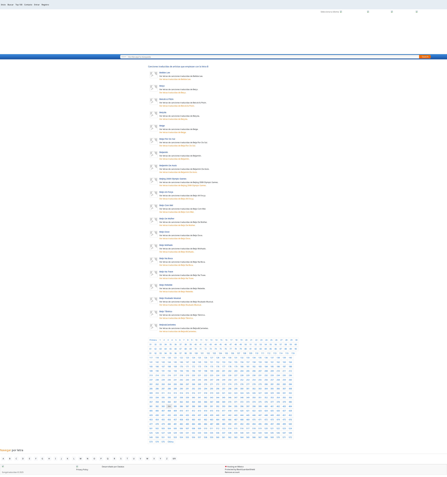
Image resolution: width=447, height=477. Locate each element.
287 (163, 388)
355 (284, 397)
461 (199, 419)
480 (169, 424)
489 (223, 424)
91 (150, 353)
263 (163, 384)
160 (266, 362)
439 (211, 415)
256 (266, 380)
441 (223, 415)
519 (260, 428)
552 (169, 437)
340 (193, 397)
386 (181, 406)
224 (217, 375)
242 (181, 380)
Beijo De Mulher (166, 218)
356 (290, 397)
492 (241, 424)
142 (157, 362)
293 (199, 388)
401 (272, 406)
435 (187, 415)
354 (278, 397)
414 (205, 410)
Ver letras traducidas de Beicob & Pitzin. (177, 106)
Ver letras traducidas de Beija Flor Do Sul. (177, 145)
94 (165, 353)
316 (193, 393)
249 (223, 380)
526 (157, 433)
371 (235, 402)
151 (211, 362)
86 (276, 349)
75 (221, 349)
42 (206, 344)
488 (217, 424)
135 (260, 357)
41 (201, 344)
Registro (45, 4)
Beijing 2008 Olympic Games (172, 179)
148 (193, 362)
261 (151, 384)
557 (199, 437)
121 (175, 357)
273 (223, 384)
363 (187, 402)
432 (169, 415)
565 (247, 437)
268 (193, 384)
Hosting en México (234, 466)
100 (196, 353)
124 (193, 357)
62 (155, 349)
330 (278, 393)
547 (284, 433)
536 (217, 433)
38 (186, 344)
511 (211, 428)
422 (254, 410)
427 (284, 410)
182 (254, 366)
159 (260, 362)
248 (217, 380)
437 (199, 415)
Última (170, 441)
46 (226, 344)
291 (187, 388)
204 (241, 371)
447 (260, 415)
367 (211, 402)
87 (281, 349)
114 (280, 353)
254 (254, 380)
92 (155, 353)
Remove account (232, 472)
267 (187, 384)
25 (271, 340)
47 (231, 344)
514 (229, 428)
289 (175, 388)
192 (169, 371)
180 (241, 366)
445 (247, 415)
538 (229, 433)
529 (175, 433)
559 (211, 437)
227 (235, 375)
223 (211, 375)
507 (187, 428)
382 (157, 406)
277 (247, 384)
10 (196, 340)
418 (229, 410)
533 (199, 433)
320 (217, 393)
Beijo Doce (164, 232)
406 (157, 410)
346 (229, 397)
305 (272, 388)
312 (169, 393)
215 (163, 375)
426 (278, 410)
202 (229, 371)
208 (266, 371)
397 (247, 406)
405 (151, 410)
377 (272, 402)
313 (175, 393)
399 (260, 406)
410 (181, 410)
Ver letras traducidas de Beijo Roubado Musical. (180, 305)
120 (169, 357)
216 (169, 375)
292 (193, 388)
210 (278, 371)
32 (155, 344)
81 (251, 349)
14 (216, 340)
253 (247, 380)
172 (193, 366)
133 (247, 357)
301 (247, 388)
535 (211, 433)
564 (241, 437)
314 (181, 393)
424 (266, 410)
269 (199, 384)
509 (199, 428)
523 (284, 428)
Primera (153, 340)
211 (284, 371)
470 (254, 419)
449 (272, 415)
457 (175, 419)
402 (278, 406)
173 (199, 366)
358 (157, 402)
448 (266, 415)
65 (170, 349)
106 (232, 353)
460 (193, 419)
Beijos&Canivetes (167, 325)
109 (250, 353)
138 (278, 357)
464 (217, 419)
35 (170, 344)
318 (205, 393)
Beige (162, 126)
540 (241, 433)
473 (272, 419)
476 (290, 419)
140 (290, 357)
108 (244, 353)
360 (169, 402)
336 (169, 397)
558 (205, 437)
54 (266, 344)
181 (247, 366)
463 (211, 419)
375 (260, 402)
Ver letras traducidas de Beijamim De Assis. (178, 172)
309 (151, 393)
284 (290, 384)
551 (163, 437)
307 (284, 388)
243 (187, 380)
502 (157, 428)
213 (151, 375)
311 (163, 393)
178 (229, 366)
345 (223, 397)
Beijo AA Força (166, 192)
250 (229, 380)
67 (180, 349)
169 (175, 366)
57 (281, 344)
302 (254, 388)
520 (266, 428)
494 (254, 424)
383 (163, 406)
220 (193, 375)
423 (260, 410)
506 (181, 428)
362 (181, 402)
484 (193, 424)
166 (157, 366)
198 (205, 371)
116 (293, 353)
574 (157, 441)
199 (211, 371)
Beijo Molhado (166, 245)
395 (235, 406)
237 (151, 380)
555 (187, 437)
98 (186, 353)
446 (254, 415)
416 (217, 410)
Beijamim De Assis (168, 165)
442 (229, 415)
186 (278, 366)
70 (196, 349)
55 (271, 344)
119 (163, 357)
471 (260, 419)
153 (223, 362)
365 (199, 402)
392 (217, 406)
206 (254, 371)
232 (266, 375)
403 (284, 406)
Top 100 (18, 4)
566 (254, 437)
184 (266, 366)
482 (181, 424)
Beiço (162, 86)
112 (268, 353)
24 (266, 340)
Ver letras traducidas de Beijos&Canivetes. (177, 331)
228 (241, 375)
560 (217, 437)
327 (260, 393)
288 (169, 388)
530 (181, 433)
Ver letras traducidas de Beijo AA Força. (176, 198)
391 (211, 406)
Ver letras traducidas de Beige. (172, 132)
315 (187, 393)
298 (229, 388)
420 (241, 410)
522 (278, 428)
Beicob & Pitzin (166, 99)
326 (254, 393)
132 (241, 357)
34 (165, 344)
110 (256, 353)
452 (290, 415)
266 (181, 384)
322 (229, 393)
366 (205, 402)
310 (157, 393)
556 (193, 437)
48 (236, 344)
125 (199, 357)
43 (211, 344)
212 (290, 371)
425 (272, 410)
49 (241, 344)
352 (266, 397)
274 (229, 384)
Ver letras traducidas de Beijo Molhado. (176, 251)
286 (157, 388)
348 (241, 397)
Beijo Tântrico (165, 311)
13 (211, 340)
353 (272, 397)
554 (181, 437)
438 (205, 415)
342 (205, 397)
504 (169, 428)
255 (260, 380)
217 (175, 375)
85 (271, 349)
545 (272, 433)
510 (205, 428)
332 (290, 393)
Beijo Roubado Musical (170, 298)
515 (235, 428)
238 (157, 380)
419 (235, 410)
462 (205, 419)
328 (266, 393)
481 (175, 424)
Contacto (28, 4)
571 (284, 437)
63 (160, 349)
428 (290, 410)
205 (247, 371)
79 (241, 349)
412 (193, 410)
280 (266, 384)
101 (202, 353)
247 (211, 380)
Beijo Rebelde (165, 285)
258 (278, 380)
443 (235, 415)
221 (199, 375)
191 (163, 371)
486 (205, 424)
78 (236, 349)
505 (175, 428)
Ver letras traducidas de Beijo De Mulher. (177, 225)
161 (272, 362)
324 (241, 393)
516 (241, 428)
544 (266, 433)
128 (217, 357)
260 (290, 380)
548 (290, 433)
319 (211, 393)
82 (256, 349)
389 (199, 406)
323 (235, 393)
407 (163, 410)
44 (216, 344)
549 (151, 437)
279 (260, 384)
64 (165, 349)
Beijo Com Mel (166, 205)
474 (278, 419)
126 (205, 357)
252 (241, 380)
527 (163, 433)
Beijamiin (163, 152)
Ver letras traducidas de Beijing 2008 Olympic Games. (182, 185)
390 (205, 406)
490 (229, 424)
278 (254, 384)
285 (151, 388)
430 (157, 415)
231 (260, 375)
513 (223, 428)
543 (260, 433)
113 (274, 353)
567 (260, 437)
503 (163, 428)
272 (217, 384)
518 (254, 428)
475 (284, 419)
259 (284, 380)
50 (246, 344)
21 (251, 340)
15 (221, 340)
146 (181, 362)
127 (211, 357)
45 (221, 344)
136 (266, 357)
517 (247, 428)
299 (235, 388)
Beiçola (162, 112)
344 (217, 397)
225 (223, 375)
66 (175, 349)
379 (284, 402)
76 (226, 349)
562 (229, 437)
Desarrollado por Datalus (112, 466)
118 (157, 357)
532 (193, 433)
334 (157, 397)
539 (235, 433)
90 (296, 349)
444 (241, 415)
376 (266, 402)
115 (286, 353)
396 (241, 406)
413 (199, 410)
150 (205, 362)
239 (163, 380)
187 (284, 366)
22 (256, 340)
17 (231, 340)
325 (247, 393)
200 (217, 371)
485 (199, 424)
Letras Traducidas (15, 57)
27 (281, 340)
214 (157, 375)
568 (266, 437)
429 (151, 415)
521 (272, 428)
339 (187, 397)
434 (181, 415)
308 (290, 388)
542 (254, 433)
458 (181, 419)
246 (205, 380)
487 (211, 424)
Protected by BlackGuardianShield (240, 469)
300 (241, 388)
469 (247, 419)
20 (246, 340)
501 (151, 428)
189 (151, 371)
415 (211, 410)
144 (169, 362)
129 (223, 357)
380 (290, 402)
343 (211, 397)
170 (181, 366)
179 (235, 366)
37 (180, 344)
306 (278, 388)
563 (235, 437)
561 (223, 437)
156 (241, 362)
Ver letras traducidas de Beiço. (172, 92)
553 (175, 437)
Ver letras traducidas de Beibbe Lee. (175, 79)
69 (191, 349)
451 (284, 415)
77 (231, 349)
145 (175, 362)
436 (193, 415)
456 (169, 419)
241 (175, 380)
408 (169, 410)
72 (206, 349)
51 (251, 344)
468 (241, 419)
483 (187, 424)
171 (187, 366)
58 (286, 344)
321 (223, 393)
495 (260, 424)
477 (151, 424)
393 (223, 406)
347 (235, 397)
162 (278, 362)
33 (160, 344)
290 (181, 388)
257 (272, 380)
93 (160, 353)
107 (238, 353)
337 (175, 397)
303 (260, 388)
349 (247, 397)
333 (151, 397)
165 (151, 366)
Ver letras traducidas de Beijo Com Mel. (176, 212)
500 (290, 424)
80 (246, 349)
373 (247, 402)
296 (217, 388)
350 (254, 397)
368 (217, 402)
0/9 (174, 458)
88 (286, 349)
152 (217, 362)
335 (163, 397)
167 (163, 366)
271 (211, 384)
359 (163, 402)
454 (157, 419)
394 (229, 406)
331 (284, 393)
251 (235, 380)
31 (150, 344)
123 (187, 357)
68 (186, 349)
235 (284, 375)
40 (196, 344)
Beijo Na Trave (166, 272)
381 (151, 406)
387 (187, 406)
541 (247, 433)
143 (163, 362)
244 (193, 380)
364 (193, 402)
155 (235, 362)
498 (278, 424)
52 (256, 344)
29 (291, 340)
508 (193, 428)
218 (181, 375)
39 (191, 344)
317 (199, 393)
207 (260, 371)
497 (272, 424)
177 (223, 366)
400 (266, 406)
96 (175, 353)
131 (235, 357)
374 (254, 402)
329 (272, 393)
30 (296, 340)
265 (175, 384)
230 (254, 375)
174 (205, 366)
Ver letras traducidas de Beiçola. (173, 119)
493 (247, 424)
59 (291, 344)
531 (187, 433)
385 (175, 406)
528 (169, 433)
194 (181, 371)
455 (163, 419)
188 (290, 366)
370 (229, 402)
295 (211, 388)
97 (180, 353)
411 (187, 410)
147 (187, 362)
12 (206, 340)
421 (247, 410)
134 (254, 357)
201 (223, 371)
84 (266, 349)
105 (226, 353)
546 (278, 433)
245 (199, 380)
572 (290, 437)
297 (223, 388)
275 (235, 384)
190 (157, 371)
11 (201, 340)
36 (175, 344)
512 (217, 428)
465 (223, 419)
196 (193, 371)
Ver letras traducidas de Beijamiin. (174, 159)
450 (278, 415)
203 (235, 371)
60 (296, 344)
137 (272, 357)
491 (235, 424)
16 (226, 340)
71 (201, 349)
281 (272, 384)
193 (175, 371)
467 (235, 419)
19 (241, 340)
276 (241, 384)
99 (191, 353)
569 (272, 437)
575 (163, 441)
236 (290, 375)
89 (291, 349)
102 (208, 353)
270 (205, 384)
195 (187, 371)
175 (211, 366)
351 (260, 397)
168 (169, 366)
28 (286, 340)
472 (266, 419)
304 (266, 388)
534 (205, 433)
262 (157, 384)
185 (272, 366)
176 (217, 366)
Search (425, 56)
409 (175, 410)
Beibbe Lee (164, 72)
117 (151, 357)
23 (261, 340)
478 (157, 424)
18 (236, 340)
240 (169, 380)
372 (241, 402)
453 (151, 419)
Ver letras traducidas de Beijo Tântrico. (176, 318)
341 (199, 397)
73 (211, 349)
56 (276, 344)
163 (284, 362)
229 (247, 375)
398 (254, 406)
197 (199, 371)
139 (284, 357)
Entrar (37, 4)
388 (193, 406)
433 (175, 415)
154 (229, 362)
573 (151, 441)
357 (151, 402)
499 (284, 424)
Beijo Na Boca (166, 258)
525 (151, 433)
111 (262, 353)
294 (205, 388)
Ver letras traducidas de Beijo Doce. (175, 238)
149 (199, 362)
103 (214, 353)
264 (169, 384)
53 (261, 344)
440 (217, 415)
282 (278, 384)
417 (223, 410)
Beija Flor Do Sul (167, 139)
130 (229, 357)
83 (261, 349)
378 (278, 402)
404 (290, 406)
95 (170, 353)
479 (163, 424)
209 (272, 371)
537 (223, 433)
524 (290, 428)
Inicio (3, 4)
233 (272, 375)
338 (181, 397)
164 (290, 362)
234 (278, 375)
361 (175, 402)
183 (260, 366)
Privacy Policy (82, 469)
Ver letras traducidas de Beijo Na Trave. (176, 278)
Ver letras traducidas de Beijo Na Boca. (176, 265)
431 (163, 415)
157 (247, 362)
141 (151, 362)
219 (187, 375)
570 (278, 437)
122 (181, 357)
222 (205, 375)
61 (150, 349)
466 (229, 419)
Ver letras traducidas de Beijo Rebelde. (176, 291)
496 (266, 424)
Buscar (11, 4)
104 (220, 353)
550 (157, 437)
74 (216, 349)
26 (276, 340)
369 (223, 402)
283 (284, 384)
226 (229, 375)
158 (254, 362)
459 (187, 419)
